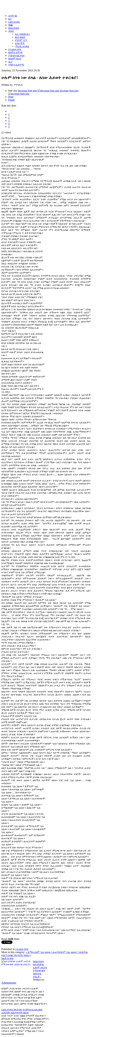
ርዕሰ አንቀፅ (7, 1009)
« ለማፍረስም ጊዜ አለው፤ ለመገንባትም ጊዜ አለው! (52, 952)
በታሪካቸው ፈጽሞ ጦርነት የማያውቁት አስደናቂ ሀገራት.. (40, 970)
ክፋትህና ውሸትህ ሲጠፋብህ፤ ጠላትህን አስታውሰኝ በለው (22, 1011)
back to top (7, 958)
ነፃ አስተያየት (22, 949)
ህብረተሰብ (38, 961)
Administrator (8, 982)
